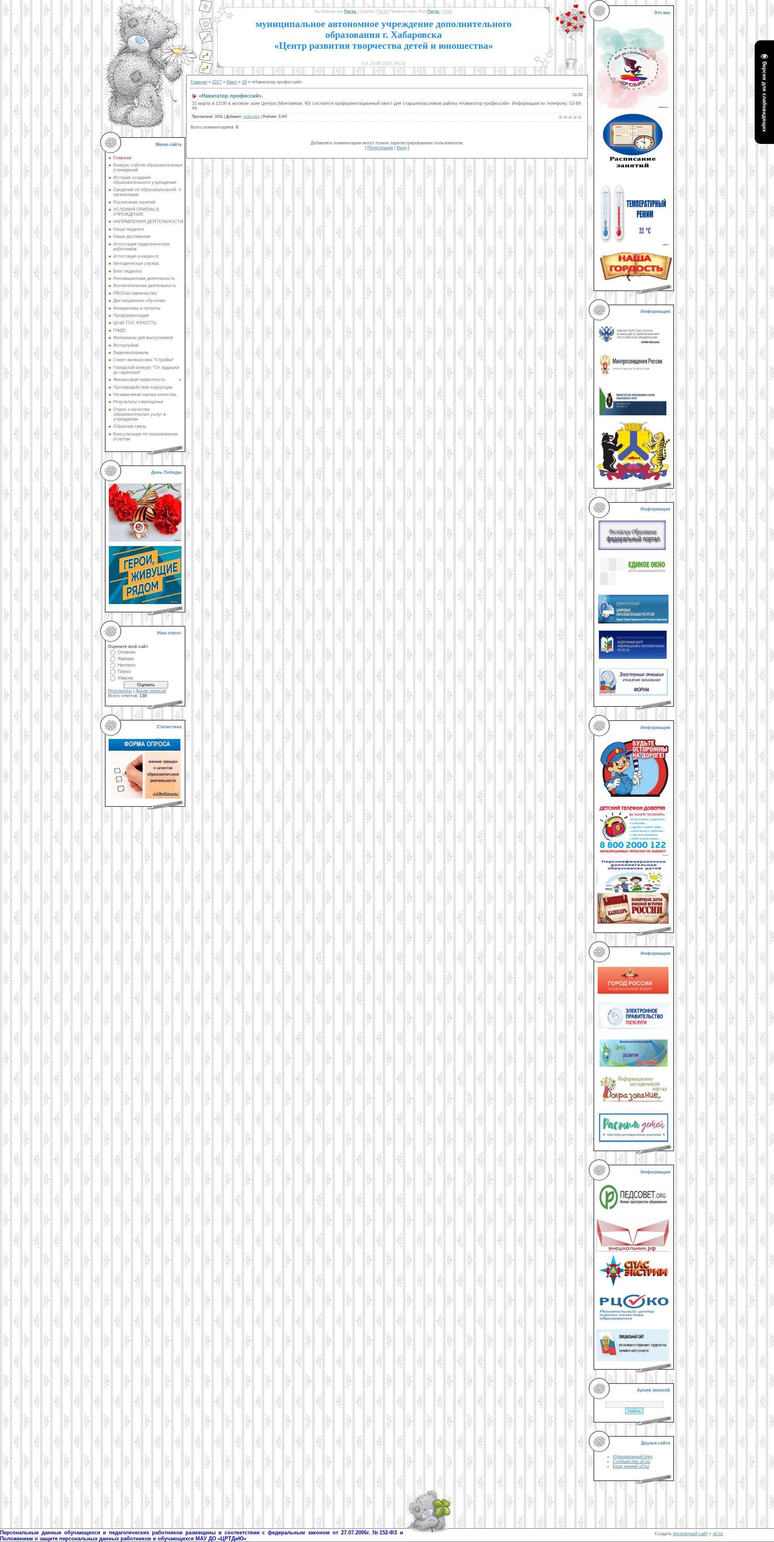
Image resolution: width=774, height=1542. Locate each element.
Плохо (124, 671)
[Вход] (205, 72)
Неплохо (126, 665)
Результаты (120, 690)
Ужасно (125, 677)
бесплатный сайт (690, 1533)
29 (244, 81)
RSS (447, 11)
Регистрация (380, 147)
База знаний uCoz (631, 1466)
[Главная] (205, 11)
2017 (217, 81)
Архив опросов (150, 690)
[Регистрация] (205, 42)
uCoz (718, 1533)
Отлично (126, 652)
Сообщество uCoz (631, 1461)
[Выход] (205, 59)
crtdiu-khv (251, 117)
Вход (402, 147)
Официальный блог (633, 1456)
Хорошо (126, 658)
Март (232, 81)
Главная (199, 81)
